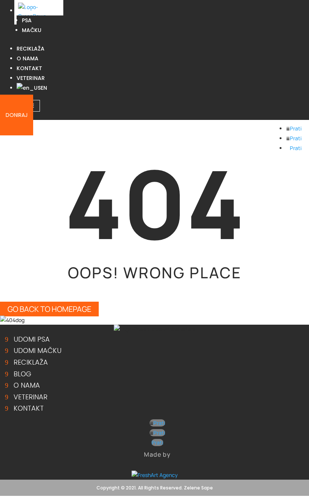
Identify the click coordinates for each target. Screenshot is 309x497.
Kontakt (29, 408)
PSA (27, 20)
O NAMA (27, 58)
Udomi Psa (32, 339)
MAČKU (31, 30)
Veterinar (30, 397)
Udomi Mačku (37, 350)
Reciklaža (31, 362)
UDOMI (26, 10)
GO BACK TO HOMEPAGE (49, 309)
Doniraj (17, 115)
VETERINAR (31, 78)
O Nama (27, 385)
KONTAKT (29, 68)
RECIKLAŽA (30, 48)
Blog (22, 374)
